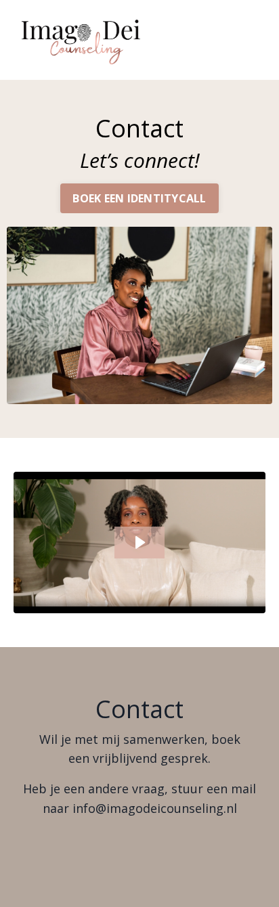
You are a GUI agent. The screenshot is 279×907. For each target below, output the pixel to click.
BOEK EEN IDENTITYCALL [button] (139, 198)
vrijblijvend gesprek (150, 758)
